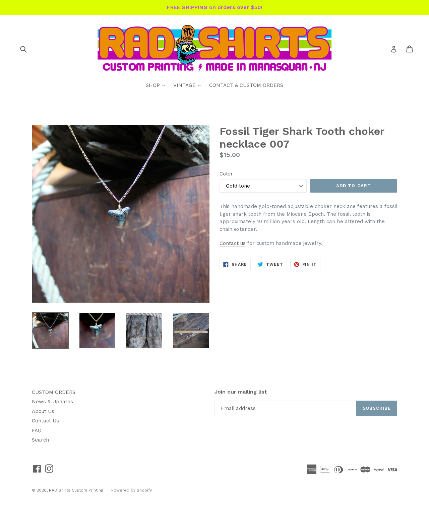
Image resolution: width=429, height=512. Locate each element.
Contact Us (45, 421)
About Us (43, 411)
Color (226, 174)
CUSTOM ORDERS (53, 392)
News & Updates (52, 402)
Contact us (233, 243)
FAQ (37, 430)
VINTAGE (188, 85)
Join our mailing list (240, 392)
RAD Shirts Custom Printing (76, 490)
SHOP (157, 85)
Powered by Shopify (131, 490)
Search (40, 440)
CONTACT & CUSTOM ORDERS (246, 85)
